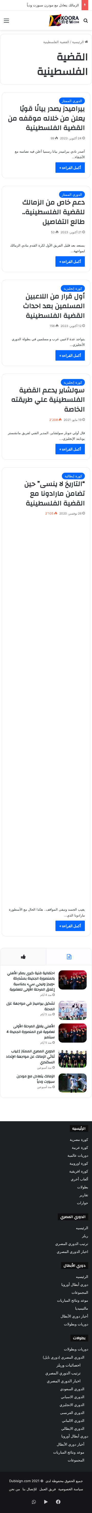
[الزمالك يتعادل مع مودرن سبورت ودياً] (73, 1083)
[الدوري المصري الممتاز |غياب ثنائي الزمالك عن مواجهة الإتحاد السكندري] (73, 1058)
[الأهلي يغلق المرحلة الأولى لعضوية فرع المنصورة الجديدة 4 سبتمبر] (73, 1033)
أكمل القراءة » (70, 167)
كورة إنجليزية (73, 288)
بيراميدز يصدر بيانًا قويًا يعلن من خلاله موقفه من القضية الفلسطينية (46, 118)
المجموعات (80, 1292)
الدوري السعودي (72, 1389)
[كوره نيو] (64, 20)
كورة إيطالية (73, 476)
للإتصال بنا (29, 1489)
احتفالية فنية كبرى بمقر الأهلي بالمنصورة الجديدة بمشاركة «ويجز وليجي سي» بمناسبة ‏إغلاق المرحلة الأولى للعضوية (31, 981)
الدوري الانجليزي (72, 1404)
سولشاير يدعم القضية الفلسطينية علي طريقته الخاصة (48, 400)
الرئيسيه (82, 1228)
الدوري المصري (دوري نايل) (63, 1357)
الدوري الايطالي (72, 1428)
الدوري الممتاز (72, 101)
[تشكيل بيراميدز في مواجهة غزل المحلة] (73, 1010)
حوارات (82, 1203)
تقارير (83, 1195)
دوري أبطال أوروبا (74, 1285)
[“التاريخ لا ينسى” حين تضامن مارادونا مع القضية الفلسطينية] (46, 710)
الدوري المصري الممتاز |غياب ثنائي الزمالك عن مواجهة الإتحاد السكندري (30, 1057)
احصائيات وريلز (68, 1365)
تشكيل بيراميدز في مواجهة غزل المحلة (30, 1006)
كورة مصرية (79, 1140)
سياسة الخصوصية (70, 1489)
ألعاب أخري (79, 1179)
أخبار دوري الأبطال (74, 1316)
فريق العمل (47, 1489)
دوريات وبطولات (76, 1324)
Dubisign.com (20, 1481)
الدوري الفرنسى (72, 1412)
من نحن (14, 1489)
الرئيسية (78, 42)
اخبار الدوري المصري (72, 1252)
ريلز (85, 1236)
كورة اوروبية (79, 1163)
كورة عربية (80, 1147)
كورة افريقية (78, 1171)
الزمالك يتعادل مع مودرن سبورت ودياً (53, 5)
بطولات (82, 1187)
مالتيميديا (81, 1308)
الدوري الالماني (73, 1420)
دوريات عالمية (77, 1155)
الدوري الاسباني (72, 1397)
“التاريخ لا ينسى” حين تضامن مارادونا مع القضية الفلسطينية (54, 494)
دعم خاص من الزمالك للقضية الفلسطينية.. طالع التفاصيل (53, 212)
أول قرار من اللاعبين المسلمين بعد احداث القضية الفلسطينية (54, 306)
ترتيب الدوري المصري (71, 1244)
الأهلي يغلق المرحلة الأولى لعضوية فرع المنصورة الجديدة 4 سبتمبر (30, 1032)
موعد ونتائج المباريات (72, 1300)
